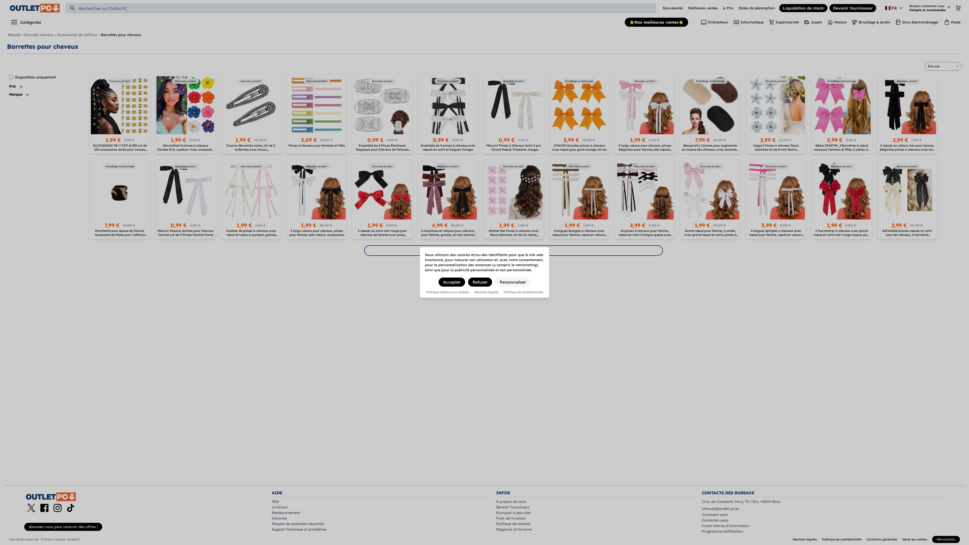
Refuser (480, 282)
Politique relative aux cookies (447, 292)
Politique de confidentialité (523, 292)
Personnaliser (513, 282)
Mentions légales (486, 292)
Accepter (452, 282)
